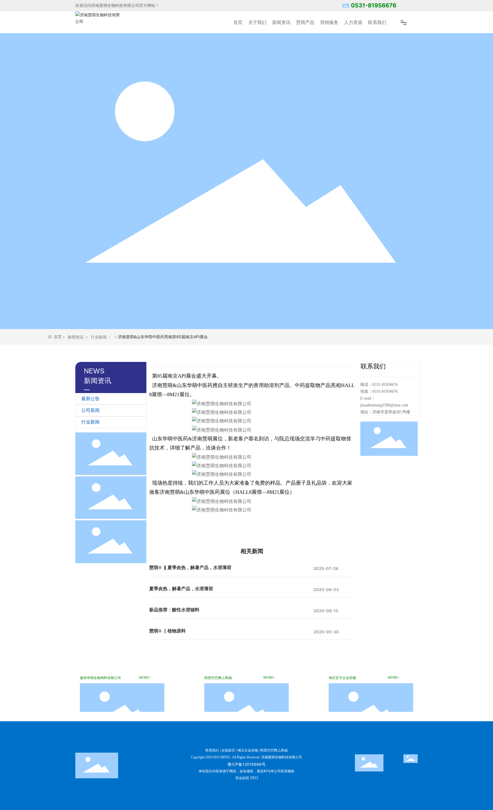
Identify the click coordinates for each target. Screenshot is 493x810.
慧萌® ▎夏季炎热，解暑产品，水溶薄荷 (190, 567)
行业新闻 (99, 337)
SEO (254, 778)
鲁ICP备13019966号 (247, 764)
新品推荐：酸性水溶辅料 (174, 609)
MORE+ (145, 678)
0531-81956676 (373, 5)
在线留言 (228, 750)
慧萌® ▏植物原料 (167, 630)
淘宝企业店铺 (247, 750)
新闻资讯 (76, 337)
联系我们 (212, 750)
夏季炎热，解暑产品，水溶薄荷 (181, 588)
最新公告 (90, 398)
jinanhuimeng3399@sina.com (384, 405)
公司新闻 (90, 410)
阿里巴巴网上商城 (274, 750)
